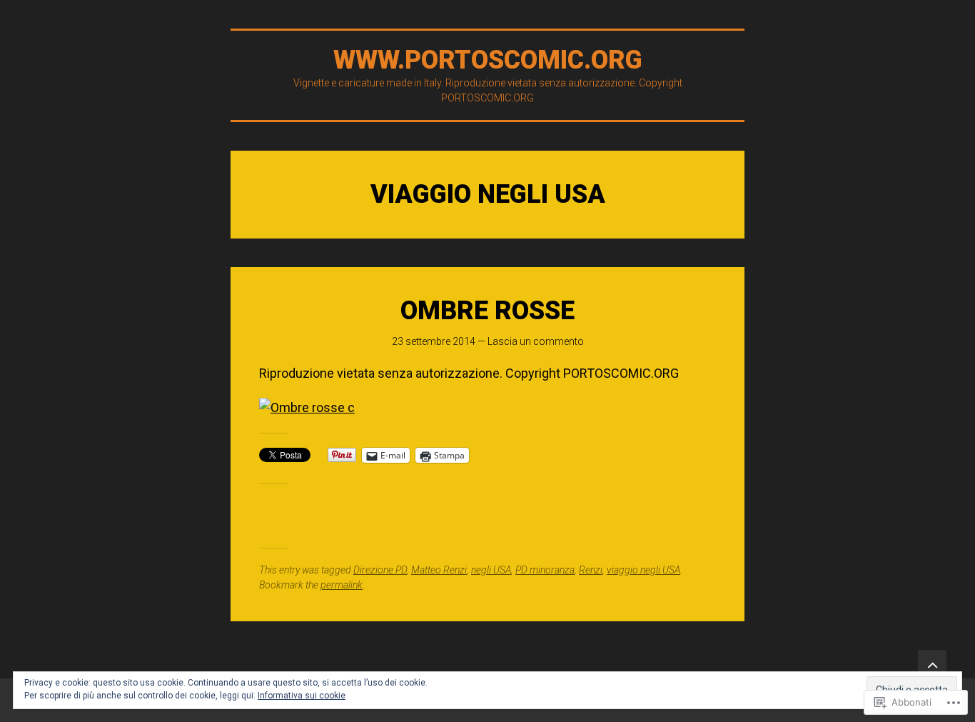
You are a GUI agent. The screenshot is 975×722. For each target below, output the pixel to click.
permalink (341, 585)
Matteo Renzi (439, 570)
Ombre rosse (487, 311)
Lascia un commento (535, 341)
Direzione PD (380, 570)
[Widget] (932, 664)
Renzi (590, 570)
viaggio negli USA (643, 570)
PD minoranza (545, 570)
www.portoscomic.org (487, 60)
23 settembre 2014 (433, 341)
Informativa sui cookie (301, 696)
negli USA (491, 570)
